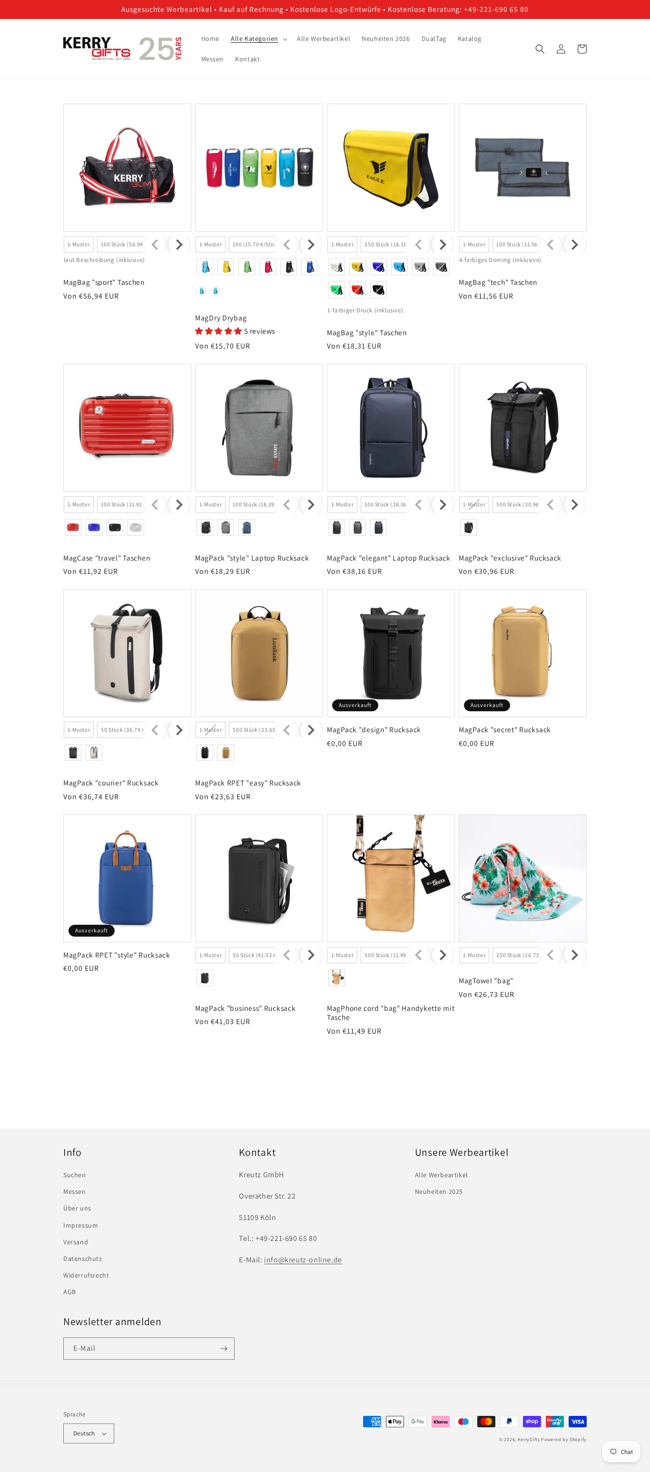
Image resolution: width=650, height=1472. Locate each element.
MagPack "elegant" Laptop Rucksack (389, 557)
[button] (258, 38)
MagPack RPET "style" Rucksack (116, 954)
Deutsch (84, 1433)
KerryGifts (529, 1439)
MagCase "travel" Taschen (106, 557)
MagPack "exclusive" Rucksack (510, 557)
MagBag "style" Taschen (367, 332)
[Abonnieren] (223, 1348)
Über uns (77, 1208)
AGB (69, 1292)
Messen (74, 1191)
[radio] (79, 244)
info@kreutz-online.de (303, 1260)
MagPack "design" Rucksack (374, 729)
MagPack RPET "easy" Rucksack (248, 782)
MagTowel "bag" (486, 980)
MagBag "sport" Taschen (104, 282)
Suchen (74, 1175)
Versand (75, 1242)
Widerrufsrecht (86, 1275)
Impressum (80, 1225)
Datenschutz (82, 1258)
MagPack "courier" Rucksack (111, 782)
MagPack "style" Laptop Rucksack (252, 557)
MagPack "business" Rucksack (245, 1008)
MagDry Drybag (220, 317)
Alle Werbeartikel (441, 1175)
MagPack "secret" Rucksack (505, 729)
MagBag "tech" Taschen (498, 282)
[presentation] (179, 244)
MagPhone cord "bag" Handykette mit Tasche (390, 1013)
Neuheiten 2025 (439, 1191)
